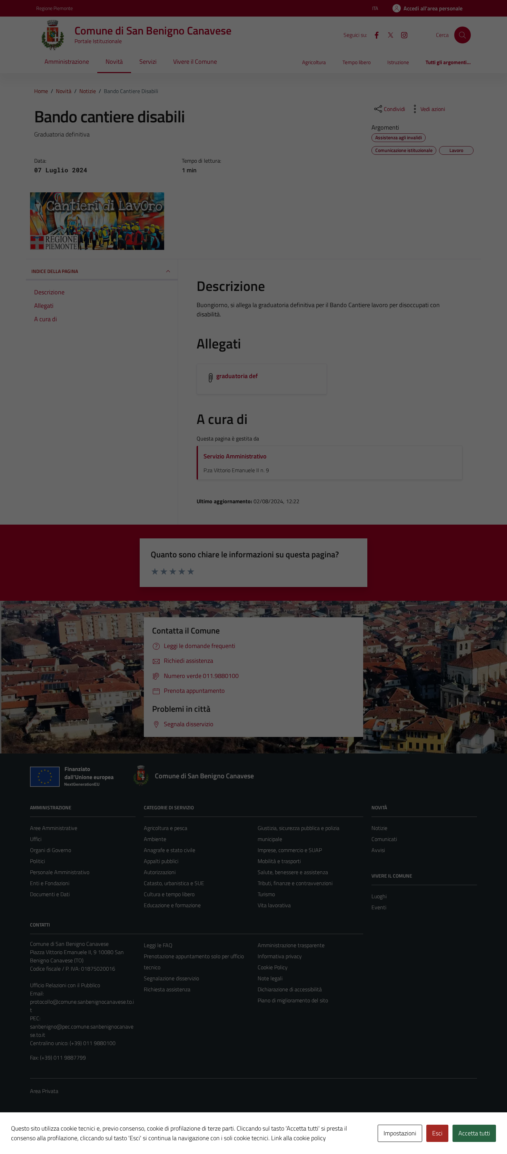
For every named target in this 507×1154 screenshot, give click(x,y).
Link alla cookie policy (298, 1138)
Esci (437, 1133)
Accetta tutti (474, 1133)
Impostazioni (400, 1133)
